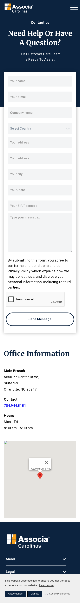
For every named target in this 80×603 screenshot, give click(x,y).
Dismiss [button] (35, 593)
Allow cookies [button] (15, 593)
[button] (57, 594)
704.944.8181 (15, 405)
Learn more (46, 585)
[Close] (46, 462)
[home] (18, 8)
